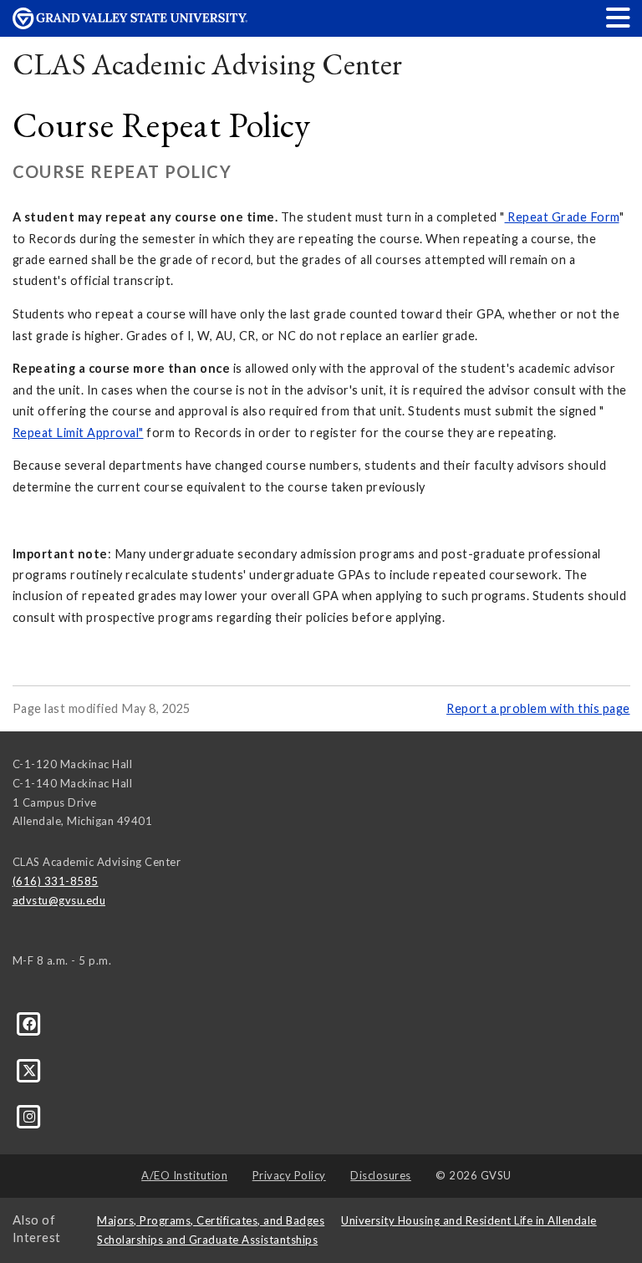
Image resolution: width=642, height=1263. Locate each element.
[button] (618, 17)
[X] (30, 1070)
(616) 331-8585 (56, 881)
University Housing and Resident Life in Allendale (469, 1220)
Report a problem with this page (538, 708)
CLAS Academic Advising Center (208, 64)
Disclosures (380, 1175)
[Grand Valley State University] (130, 25)
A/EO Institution (184, 1175)
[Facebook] (30, 1023)
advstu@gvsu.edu (59, 900)
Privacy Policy (289, 1175)
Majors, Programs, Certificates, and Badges (210, 1220)
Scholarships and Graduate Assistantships (207, 1239)
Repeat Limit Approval (76, 432)
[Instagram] (30, 1116)
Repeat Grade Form (563, 217)
